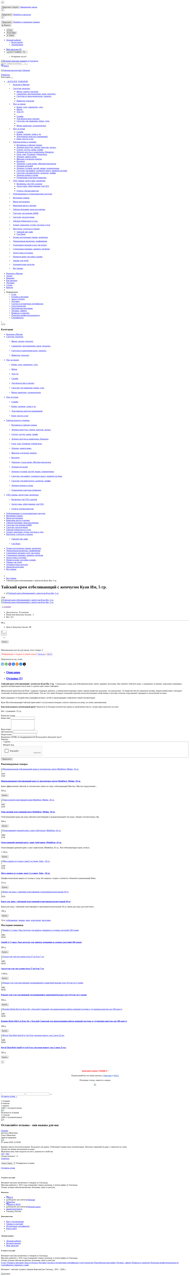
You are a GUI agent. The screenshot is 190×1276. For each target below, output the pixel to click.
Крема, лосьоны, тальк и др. (29, 134)
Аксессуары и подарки (23, 253)
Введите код (8, 745)
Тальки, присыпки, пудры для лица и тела (31, 225)
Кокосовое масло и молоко (24, 205)
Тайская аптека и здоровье (24, 142)
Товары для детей (20, 260)
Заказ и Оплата (18, 299)
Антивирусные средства (24, 264)
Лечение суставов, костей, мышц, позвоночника (38, 168)
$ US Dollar (11, 33)
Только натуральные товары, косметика (30, 237)
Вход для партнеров (15, 1221)
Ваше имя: (5, 718)
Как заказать (11, 280)
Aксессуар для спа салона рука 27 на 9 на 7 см (22, 968)
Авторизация (17, 45)
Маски (19, 109)
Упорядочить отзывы (25, 1163)
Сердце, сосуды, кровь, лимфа (30, 150)
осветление (36, 920)
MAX (6, 66)
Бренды (9, 287)
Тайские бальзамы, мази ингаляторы (29, 209)
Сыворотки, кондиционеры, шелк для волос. (36, 94)
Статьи (9, 285)
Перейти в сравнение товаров (26, 22)
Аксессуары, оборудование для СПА (33, 186)
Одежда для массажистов (28, 191)
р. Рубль (10, 35)
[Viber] (9, 664)
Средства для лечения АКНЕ (26, 213)
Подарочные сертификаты (17, 1226)
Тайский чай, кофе (25, 232)
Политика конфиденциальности (25, 315)
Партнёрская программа (22, 308)
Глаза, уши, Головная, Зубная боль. (32, 154)
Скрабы (20, 116)
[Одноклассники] (17, 664)
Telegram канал (34, 1207)
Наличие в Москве (21, 84)
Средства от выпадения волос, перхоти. (34, 96)
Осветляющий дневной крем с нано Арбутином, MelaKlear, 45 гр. (31, 842)
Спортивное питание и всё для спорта (30, 245)
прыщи (21, 920)
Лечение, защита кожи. (27, 157)
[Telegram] (2, 664)
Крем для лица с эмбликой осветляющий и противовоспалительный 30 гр (35, 901)
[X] (24, 664)
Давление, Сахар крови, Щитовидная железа (36, 164)
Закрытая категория (15, 567)
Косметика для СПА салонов (29, 184)
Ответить (5, 1158)
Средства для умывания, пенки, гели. (33, 121)
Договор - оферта (19, 311)
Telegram (26, 70)
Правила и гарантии (20, 313)
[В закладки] (4, 637)
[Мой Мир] (20, 664)
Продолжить (7, 15)
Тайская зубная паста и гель (25, 221)
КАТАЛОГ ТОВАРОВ (17, 81)
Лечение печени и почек (27, 175)
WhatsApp (5, 75)
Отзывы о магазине (20, 297)
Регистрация (16, 42)
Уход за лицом (19, 104)
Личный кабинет (13, 1241)
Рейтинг (4, 739)
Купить (4, 642)
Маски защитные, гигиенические (31, 126)
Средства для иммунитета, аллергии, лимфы (36, 173)
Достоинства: (7, 732)
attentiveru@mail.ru (14, 1209)
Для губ (20, 112)
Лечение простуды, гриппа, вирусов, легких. (36, 147)
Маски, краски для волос (28, 91)
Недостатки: (6, 734)
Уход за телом (19, 129)
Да (2, 1154)
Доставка (10, 283)
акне (28, 920)
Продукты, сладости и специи (26, 229)
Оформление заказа (28, 7)
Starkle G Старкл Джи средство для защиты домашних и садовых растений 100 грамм (41, 942)
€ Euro (9, 30)
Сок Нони (21, 234)
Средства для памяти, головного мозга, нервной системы (42, 171)
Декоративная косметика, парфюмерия (30, 241)
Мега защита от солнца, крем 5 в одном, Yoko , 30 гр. (25, 873)
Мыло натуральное (21, 202)
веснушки (46, 920)
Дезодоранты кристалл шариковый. (32, 136)
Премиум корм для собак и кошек (28, 257)
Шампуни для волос (25, 101)
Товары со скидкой (14, 1224)
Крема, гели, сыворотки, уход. (30, 107)
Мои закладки (12, 1245)
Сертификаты (17, 318)
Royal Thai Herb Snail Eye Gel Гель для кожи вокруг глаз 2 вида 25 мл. (33, 1047)
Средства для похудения (23, 217)
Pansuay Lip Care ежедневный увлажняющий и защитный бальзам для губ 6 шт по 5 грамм (44, 995)
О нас (13, 294)
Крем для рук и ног (25, 139)
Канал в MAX (14, 1204)
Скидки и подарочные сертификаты (27, 304)
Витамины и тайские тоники (29, 145)
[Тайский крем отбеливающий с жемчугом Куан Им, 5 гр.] (32, 593)
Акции (9, 276)
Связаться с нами (21, 1265)
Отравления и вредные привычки (31, 177)
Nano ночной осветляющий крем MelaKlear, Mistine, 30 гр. (28, 812)
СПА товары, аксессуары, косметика (29, 181)
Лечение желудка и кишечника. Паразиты (35, 152)
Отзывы (4, 1130)
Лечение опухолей (25, 166)
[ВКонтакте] (13, 664)
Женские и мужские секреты (29, 159)
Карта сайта (11, 1228)
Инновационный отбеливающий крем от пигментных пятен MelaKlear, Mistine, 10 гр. (41, 781)
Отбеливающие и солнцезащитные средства (32, 194)
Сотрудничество (18, 306)
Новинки (10, 278)
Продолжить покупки (10, 7)
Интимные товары (21, 198)
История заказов (13, 1243)
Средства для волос (21, 88)
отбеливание (11, 920)
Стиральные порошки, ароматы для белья (31, 249)
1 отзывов (6, 607)
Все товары (18, 268)
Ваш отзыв (6, 729)
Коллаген (21, 161)
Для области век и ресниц (28, 119)
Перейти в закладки (22, 14)
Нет (7, 1154)
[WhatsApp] (6, 664)
